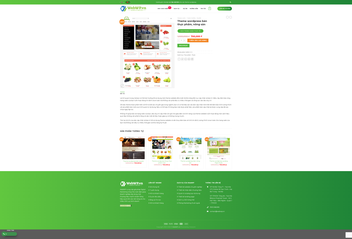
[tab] (122, 94)
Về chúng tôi (154, 187)
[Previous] (120, 152)
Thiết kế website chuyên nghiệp (190, 187)
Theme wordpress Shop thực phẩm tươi (162, 162)
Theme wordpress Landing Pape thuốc (219, 162)
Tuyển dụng (154, 190)
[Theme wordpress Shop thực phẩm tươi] (162, 148)
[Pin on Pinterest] (188, 59)
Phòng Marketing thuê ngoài (189, 203)
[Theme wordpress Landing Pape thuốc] (218, 148)
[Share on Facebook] (179, 59)
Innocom (192, 227)
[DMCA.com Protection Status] (125, 205)
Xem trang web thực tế (190, 31)
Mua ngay (183, 45)
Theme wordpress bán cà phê (133, 161)
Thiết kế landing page (186, 197)
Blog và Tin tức (155, 200)
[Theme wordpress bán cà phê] (133, 148)
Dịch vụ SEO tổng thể (186, 200)
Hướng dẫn (194, 8)
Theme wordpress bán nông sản (190, 162)
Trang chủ (181, 18)
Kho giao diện (164, 8)
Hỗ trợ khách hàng (157, 193)
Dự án (185, 8)
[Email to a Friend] (185, 59)
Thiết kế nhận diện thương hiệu (190, 190)
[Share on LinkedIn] (192, 59)
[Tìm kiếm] (230, 2)
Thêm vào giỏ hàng (198, 40)
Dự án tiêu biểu (155, 197)
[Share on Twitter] (182, 59)
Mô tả (122, 93)
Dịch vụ (176, 8)
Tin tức (203, 8)
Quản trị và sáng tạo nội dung (189, 193)
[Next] (231, 152)
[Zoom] (122, 86)
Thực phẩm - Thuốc (194, 18)
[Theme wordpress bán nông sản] (190, 148)
